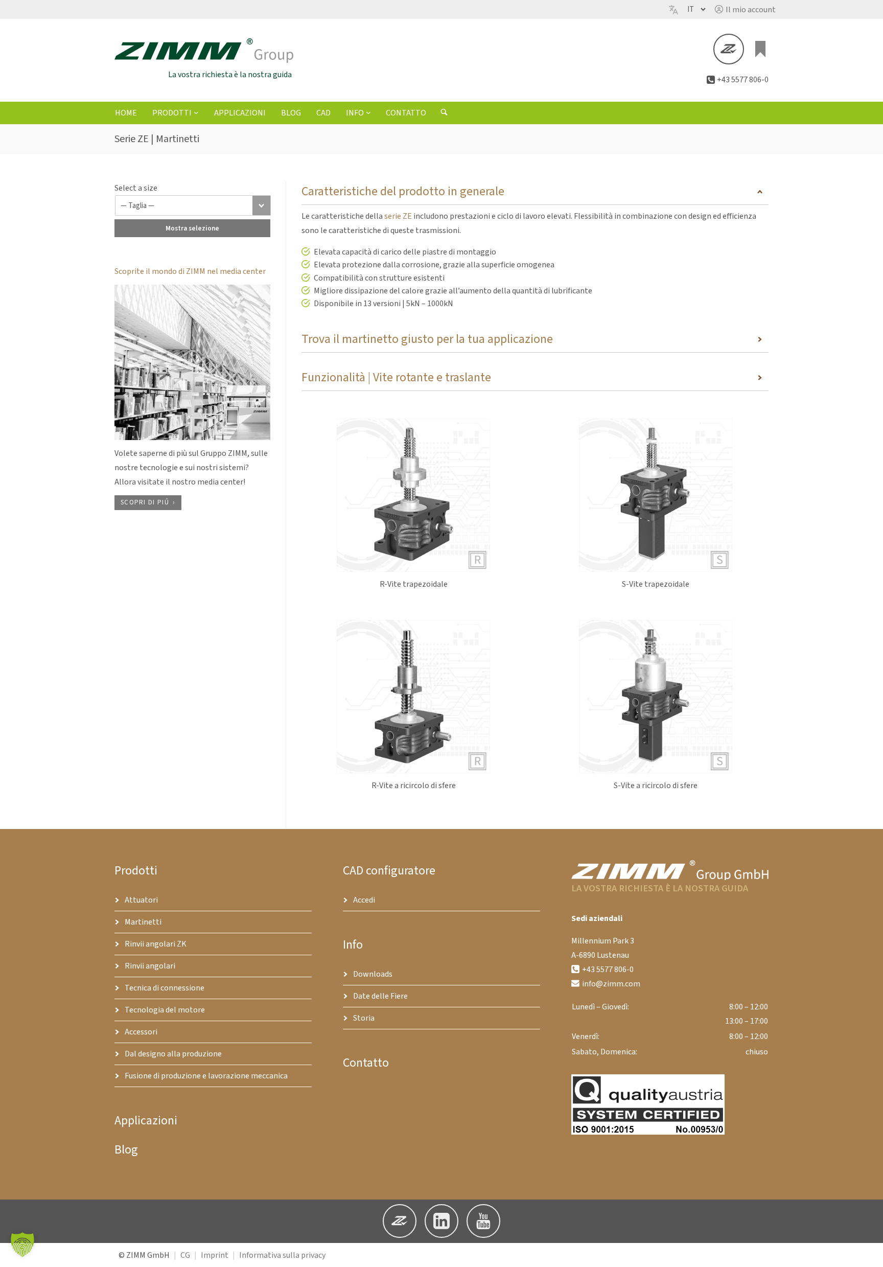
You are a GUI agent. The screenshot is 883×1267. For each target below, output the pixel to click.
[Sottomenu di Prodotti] (196, 112)
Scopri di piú (145, 502)
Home (126, 113)
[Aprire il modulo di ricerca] (444, 113)
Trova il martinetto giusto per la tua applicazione (427, 339)
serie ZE (398, 216)
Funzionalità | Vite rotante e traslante (396, 377)
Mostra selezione (192, 228)
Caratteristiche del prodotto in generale (402, 191)
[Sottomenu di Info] (368, 112)
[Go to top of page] (867, 1251)
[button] (745, 10)
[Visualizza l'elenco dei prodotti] (760, 49)
